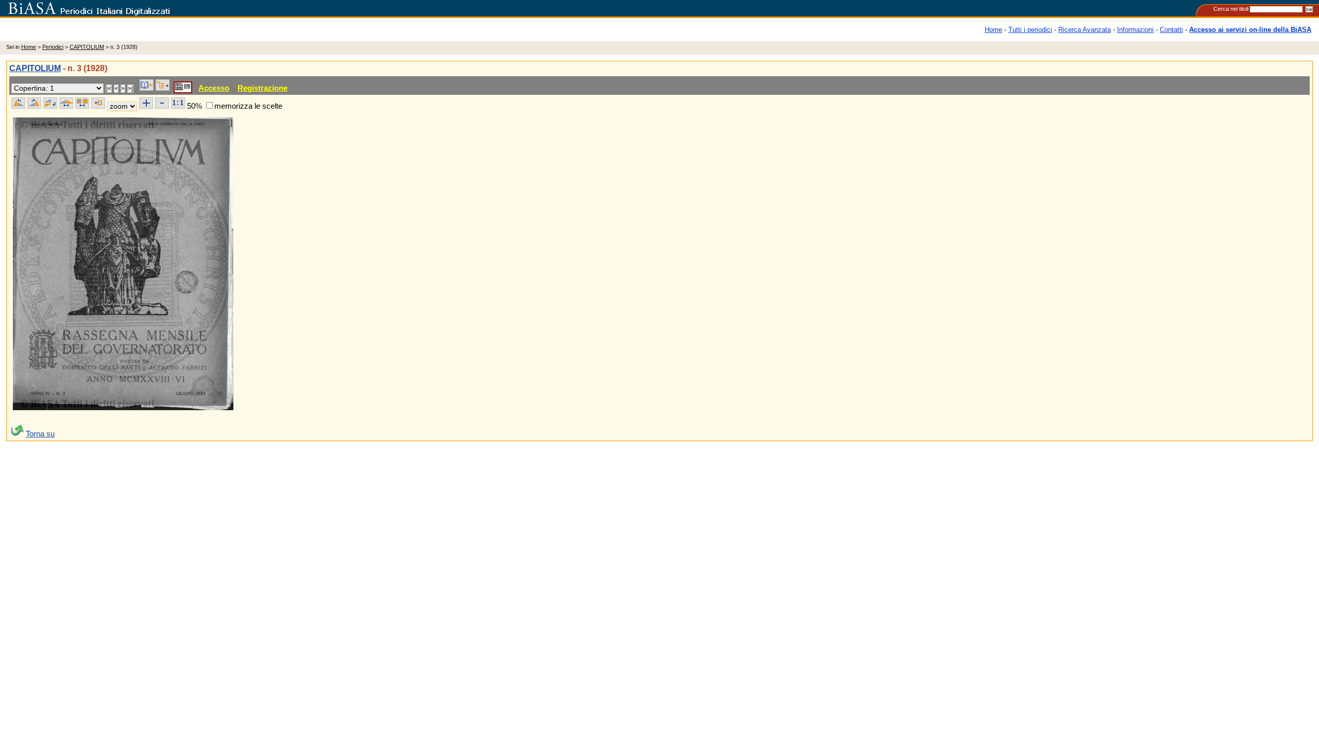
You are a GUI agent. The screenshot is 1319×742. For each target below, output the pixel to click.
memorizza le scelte (248, 106)
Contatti (1171, 29)
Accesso (213, 87)
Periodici (52, 47)
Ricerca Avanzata (1084, 29)
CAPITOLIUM (87, 47)
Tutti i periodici (1030, 29)
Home (993, 29)
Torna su (40, 433)
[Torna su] (17, 433)
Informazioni (1135, 29)
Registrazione (263, 87)
